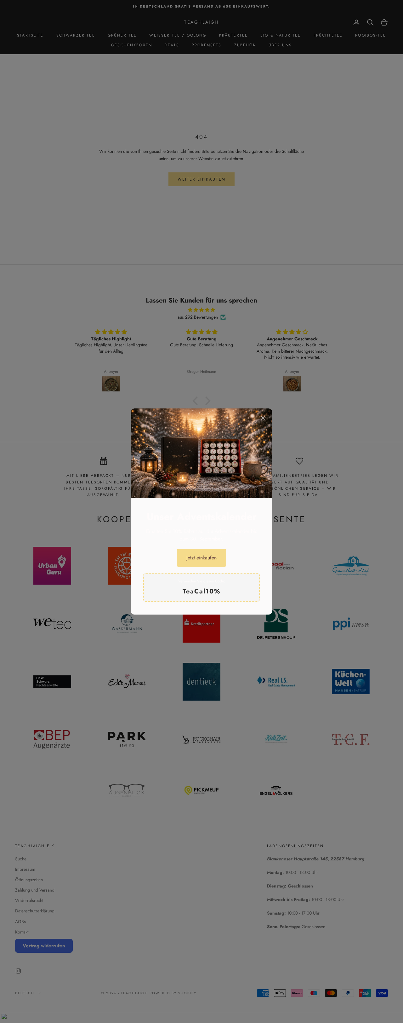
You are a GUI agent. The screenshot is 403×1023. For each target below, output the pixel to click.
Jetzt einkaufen (201, 557)
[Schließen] (263, 418)
